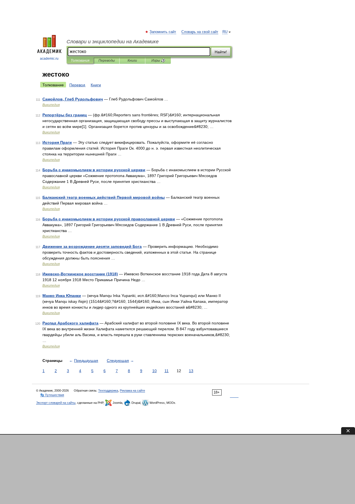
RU (224, 32)
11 (166, 371)
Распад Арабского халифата (70, 323)
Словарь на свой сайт (199, 32)
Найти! (221, 52)
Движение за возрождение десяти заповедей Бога (92, 246)
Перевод (77, 85)
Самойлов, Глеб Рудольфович (72, 99)
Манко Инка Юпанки (61, 295)
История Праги (57, 142)
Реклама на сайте (132, 390)
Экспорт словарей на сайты (55, 402)
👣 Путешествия (52, 395)
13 (191, 371)
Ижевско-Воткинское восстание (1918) (80, 274)
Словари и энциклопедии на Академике (113, 41)
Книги (132, 60)
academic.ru (49, 59)
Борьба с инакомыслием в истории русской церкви (93, 170)
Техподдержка (108, 390)
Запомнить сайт (163, 32)
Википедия (51, 105)
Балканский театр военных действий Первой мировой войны (103, 197)
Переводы (106, 60)
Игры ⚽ (158, 60)
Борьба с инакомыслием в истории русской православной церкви (108, 219)
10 (154, 371)
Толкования (80, 60)
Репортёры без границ (64, 115)
